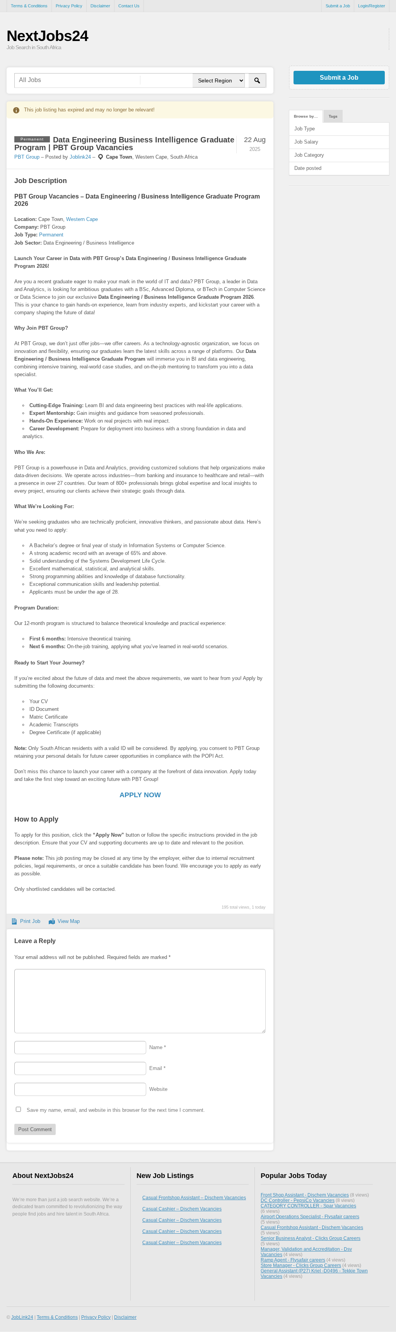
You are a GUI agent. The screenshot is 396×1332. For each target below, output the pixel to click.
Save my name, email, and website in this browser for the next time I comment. (116, 1110)
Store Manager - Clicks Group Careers (301, 1265)
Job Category (309, 155)
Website (158, 1089)
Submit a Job (338, 5)
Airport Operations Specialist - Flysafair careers (310, 1216)
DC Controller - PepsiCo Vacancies (298, 1200)
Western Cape (82, 219)
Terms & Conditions (29, 5)
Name (157, 1047)
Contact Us (129, 5)
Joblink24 (80, 157)
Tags (333, 116)
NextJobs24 (47, 35)
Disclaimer (100, 5)
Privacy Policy (69, 5)
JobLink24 (22, 1317)
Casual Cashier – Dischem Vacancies (182, 1209)
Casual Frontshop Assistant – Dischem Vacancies (194, 1197)
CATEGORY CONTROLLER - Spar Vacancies (308, 1205)
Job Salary (306, 142)
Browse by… (306, 116)
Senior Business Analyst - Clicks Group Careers (310, 1238)
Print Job (30, 921)
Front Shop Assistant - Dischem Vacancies (305, 1194)
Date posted (307, 168)
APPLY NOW (140, 795)
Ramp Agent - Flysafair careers (293, 1259)
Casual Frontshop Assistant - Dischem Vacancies (312, 1227)
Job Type (304, 129)
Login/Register (371, 5)
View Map (69, 921)
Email (157, 1068)
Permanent (51, 235)
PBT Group (26, 157)
